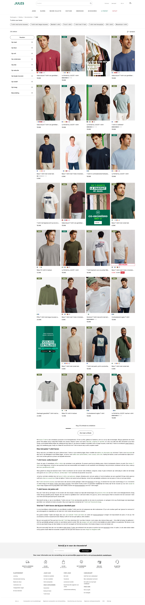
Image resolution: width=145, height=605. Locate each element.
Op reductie (15, 70)
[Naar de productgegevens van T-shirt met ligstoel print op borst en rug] (48, 201)
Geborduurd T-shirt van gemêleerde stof (49, 75)
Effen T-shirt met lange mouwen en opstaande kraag (53, 317)
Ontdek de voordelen (49, 576)
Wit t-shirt (109, 24)
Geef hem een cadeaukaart (91, 576)
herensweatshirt (80, 485)
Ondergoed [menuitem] (80, 11)
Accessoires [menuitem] (92, 11)
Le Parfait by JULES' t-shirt (70, 75)
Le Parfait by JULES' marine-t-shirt (122, 413)
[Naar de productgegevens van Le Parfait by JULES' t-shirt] (73, 53)
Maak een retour (17, 582)
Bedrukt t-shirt (55, 24)
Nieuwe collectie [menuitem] (55, 11)
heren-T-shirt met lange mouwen (60, 483)
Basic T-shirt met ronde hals (45, 174)
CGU (103, 601)
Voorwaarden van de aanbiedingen (32, 601)
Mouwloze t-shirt (121, 24)
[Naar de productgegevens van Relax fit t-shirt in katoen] (48, 248)
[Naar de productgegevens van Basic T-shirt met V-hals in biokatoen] (73, 152)
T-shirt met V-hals (80, 24)
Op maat (14, 42)
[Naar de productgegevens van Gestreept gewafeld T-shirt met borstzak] (48, 391)
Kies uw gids (87, 589)
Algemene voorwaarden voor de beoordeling (54, 601)
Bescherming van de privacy (75, 601)
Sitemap (109, 601)
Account (114, 3)
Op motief (14, 81)
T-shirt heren (47, 593)
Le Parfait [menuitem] (104, 11)
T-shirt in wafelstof (117, 124)
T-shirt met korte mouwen (19, 24)
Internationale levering (19, 579)
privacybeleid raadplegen (101, 555)
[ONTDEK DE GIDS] (98, 56)
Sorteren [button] (132, 31)
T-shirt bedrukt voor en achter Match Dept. (100, 270)
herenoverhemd (98, 515)
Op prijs (13, 65)
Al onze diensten (17, 590)
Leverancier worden (69, 582)
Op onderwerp (16, 59)
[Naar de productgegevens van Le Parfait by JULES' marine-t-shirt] (123, 391)
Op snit (13, 53)
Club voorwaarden (48, 582)
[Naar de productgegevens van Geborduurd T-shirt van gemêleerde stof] (48, 53)
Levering (15, 576)
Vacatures (66, 579)
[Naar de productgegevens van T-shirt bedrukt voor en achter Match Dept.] (98, 248)
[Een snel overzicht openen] (58, 37)
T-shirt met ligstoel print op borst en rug (49, 223)
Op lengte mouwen (17, 76)
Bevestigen (85, 551)
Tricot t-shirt (67, 24)
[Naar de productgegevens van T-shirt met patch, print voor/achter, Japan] (98, 344)
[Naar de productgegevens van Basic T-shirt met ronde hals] (48, 152)
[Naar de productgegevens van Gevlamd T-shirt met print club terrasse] (98, 295)
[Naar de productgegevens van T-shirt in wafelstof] (123, 102)
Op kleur (14, 48)
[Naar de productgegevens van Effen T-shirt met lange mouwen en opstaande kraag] (48, 295)
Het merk (66, 576)
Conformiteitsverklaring (70, 589)
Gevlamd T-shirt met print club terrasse (99, 317)
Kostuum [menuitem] (69, 11)
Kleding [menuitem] (42, 11)
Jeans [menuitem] (34, 11)
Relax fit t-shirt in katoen (44, 270)
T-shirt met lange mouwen (39, 24)
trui (99, 481)
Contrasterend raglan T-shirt (120, 317)
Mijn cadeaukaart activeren (91, 579)
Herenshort (46, 588)
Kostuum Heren (47, 591)
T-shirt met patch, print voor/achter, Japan (100, 366)
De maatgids (87, 592)
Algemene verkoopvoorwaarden (92, 601)
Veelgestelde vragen (18, 587)
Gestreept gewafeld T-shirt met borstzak (49, 413)
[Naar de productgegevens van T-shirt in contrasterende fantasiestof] (98, 152)
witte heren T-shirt (69, 527)
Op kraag (14, 87)
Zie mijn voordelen (48, 579)
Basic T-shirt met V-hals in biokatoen (73, 174)
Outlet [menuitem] (114, 11)
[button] (58, 37)
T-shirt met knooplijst (96, 24)
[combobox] (64, 3)
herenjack (91, 481)
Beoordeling (15, 93)
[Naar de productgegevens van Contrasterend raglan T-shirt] (123, 295)
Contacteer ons (17, 584)
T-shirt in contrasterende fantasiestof (98, 174)
